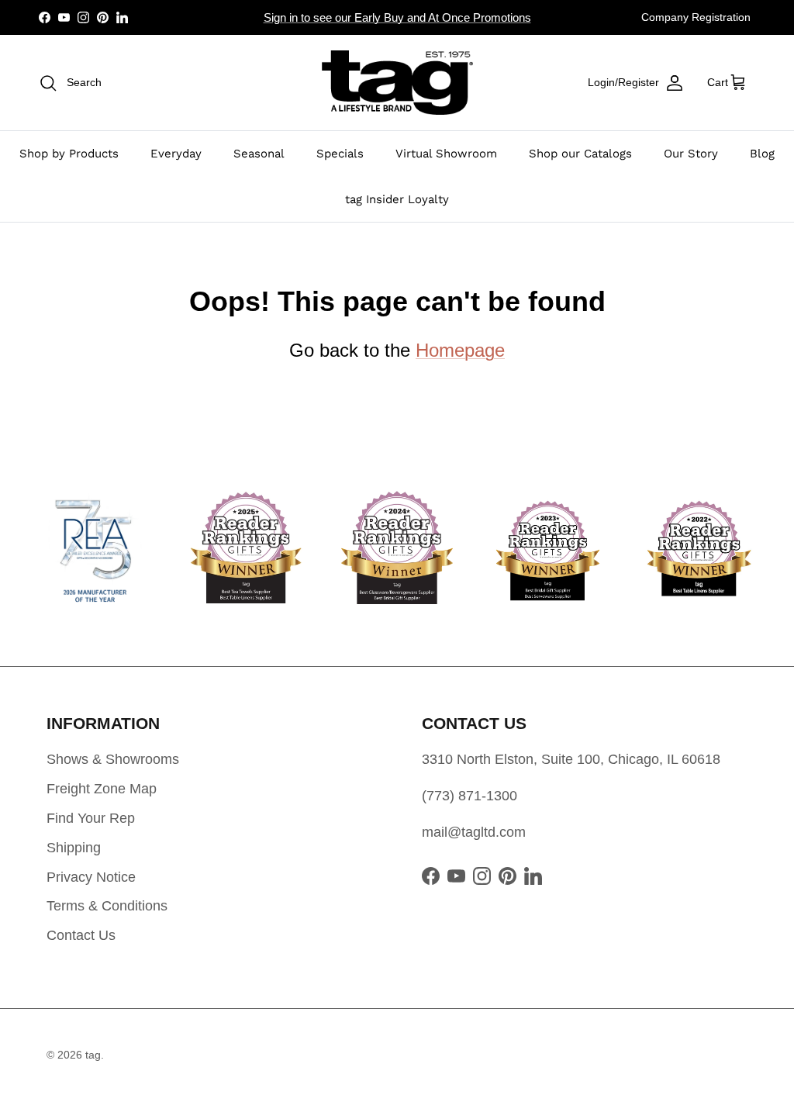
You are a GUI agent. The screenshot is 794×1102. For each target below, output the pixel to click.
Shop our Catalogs (580, 154)
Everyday (176, 154)
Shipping (74, 847)
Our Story (691, 154)
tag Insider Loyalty (397, 199)
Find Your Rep (91, 818)
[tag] (397, 82)
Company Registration (696, 17)
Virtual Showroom (446, 154)
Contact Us (81, 935)
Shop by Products (69, 154)
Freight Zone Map (102, 788)
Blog (762, 154)
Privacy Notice (91, 877)
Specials (340, 154)
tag (93, 1054)
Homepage (460, 350)
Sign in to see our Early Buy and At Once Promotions (397, 17)
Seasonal (259, 154)
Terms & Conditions (107, 906)
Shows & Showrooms (113, 759)
